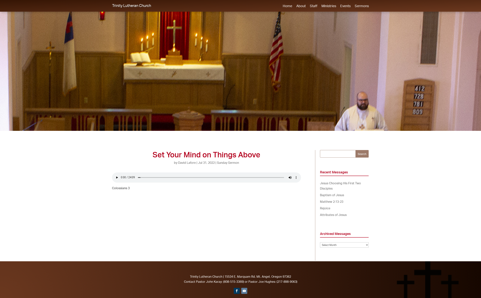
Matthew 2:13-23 (331, 201)
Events (345, 6)
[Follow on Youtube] (244, 291)
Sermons (362, 6)
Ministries (328, 6)
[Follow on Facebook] (237, 291)
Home (287, 6)
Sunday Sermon (228, 163)
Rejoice (325, 208)
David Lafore (187, 163)
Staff (313, 6)
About (301, 6)
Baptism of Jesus (332, 195)
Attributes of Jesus (333, 215)
